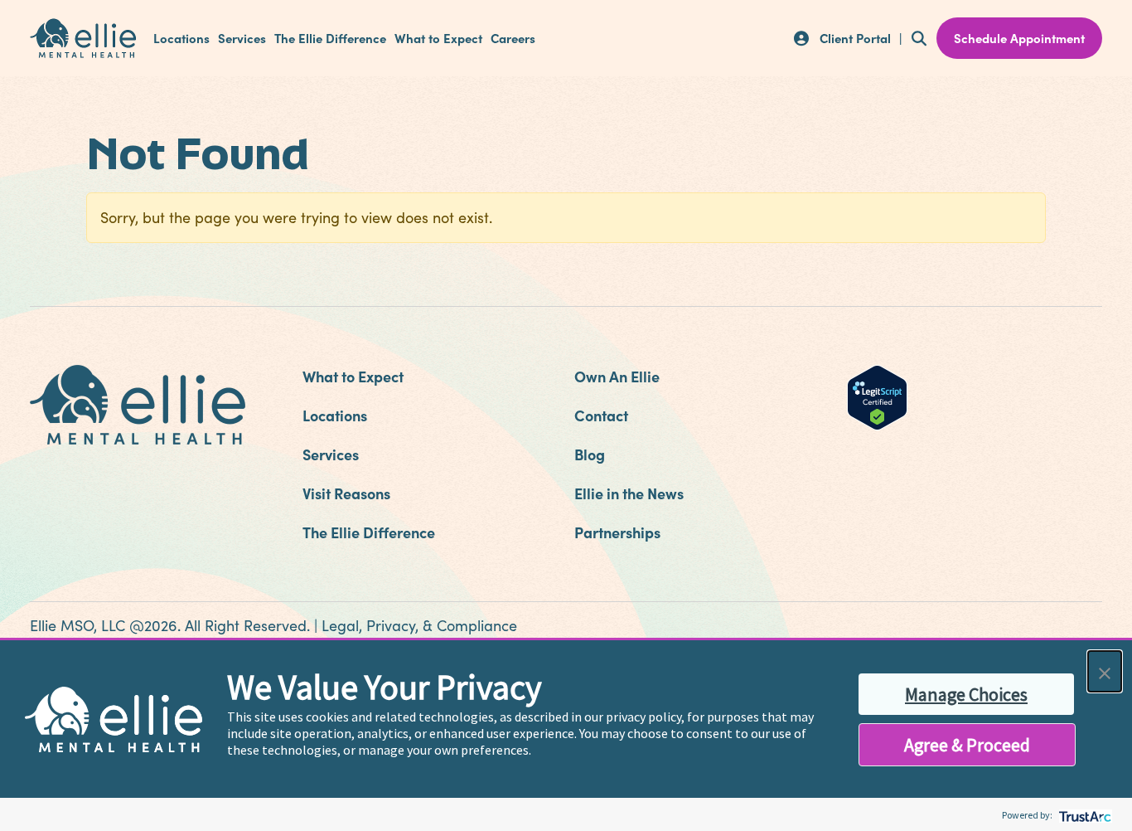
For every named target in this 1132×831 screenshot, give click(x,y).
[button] (1104, 671)
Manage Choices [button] (966, 694)
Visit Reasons (346, 493)
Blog (589, 454)
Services (242, 38)
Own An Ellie (617, 376)
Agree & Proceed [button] (967, 744)
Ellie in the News (629, 493)
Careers (513, 38)
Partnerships (617, 532)
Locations (181, 38)
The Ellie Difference (330, 38)
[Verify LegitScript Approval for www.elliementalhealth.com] (877, 396)
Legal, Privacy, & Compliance (419, 625)
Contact (601, 415)
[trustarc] (1083, 815)
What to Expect (438, 38)
